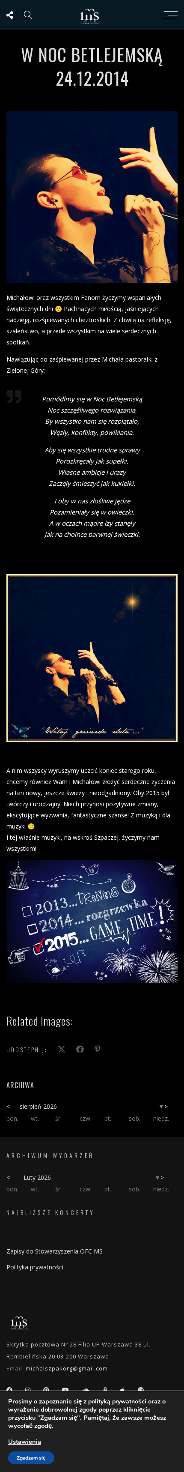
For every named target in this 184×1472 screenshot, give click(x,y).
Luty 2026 (37, 1177)
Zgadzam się (31, 1457)
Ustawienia (24, 1441)
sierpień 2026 (38, 1106)
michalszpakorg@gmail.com (67, 1368)
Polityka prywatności (34, 1267)
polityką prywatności (117, 1401)
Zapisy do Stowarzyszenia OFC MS (54, 1251)
